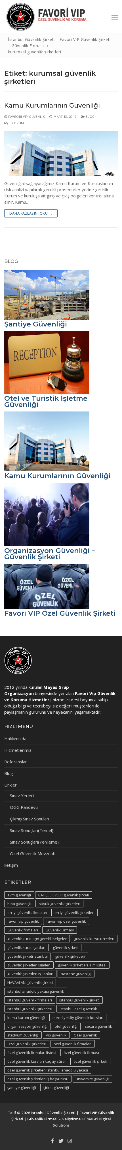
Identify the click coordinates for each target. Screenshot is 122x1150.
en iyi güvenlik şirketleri (74, 912)
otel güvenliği (66, 1026)
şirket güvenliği (56, 1087)
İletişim (11, 865)
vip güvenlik (56, 1035)
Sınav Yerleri (22, 795)
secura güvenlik (98, 1026)
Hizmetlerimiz (17, 750)
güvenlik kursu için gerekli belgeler (37, 938)
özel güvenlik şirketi (90, 1061)
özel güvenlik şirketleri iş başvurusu (37, 1078)
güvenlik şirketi (65, 947)
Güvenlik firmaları (22, 930)
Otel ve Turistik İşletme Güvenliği (45, 401)
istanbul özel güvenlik (78, 1008)
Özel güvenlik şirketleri (26, 1043)
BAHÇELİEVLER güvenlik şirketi (63, 895)
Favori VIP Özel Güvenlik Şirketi (59, 613)
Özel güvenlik (85, 1035)
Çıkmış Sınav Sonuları (29, 819)
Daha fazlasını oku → (30, 213)
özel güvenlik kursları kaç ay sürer (36, 1061)
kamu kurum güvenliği (26, 1017)
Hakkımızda (15, 738)
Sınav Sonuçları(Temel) (31, 830)
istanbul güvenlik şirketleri (29, 1008)
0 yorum (16, 123)
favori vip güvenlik (23, 921)
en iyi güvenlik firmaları (27, 912)
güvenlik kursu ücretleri (94, 938)
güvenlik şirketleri (70, 956)
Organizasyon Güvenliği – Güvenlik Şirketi (49, 553)
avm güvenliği (19, 895)
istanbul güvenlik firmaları (29, 1000)
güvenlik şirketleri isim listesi (82, 965)
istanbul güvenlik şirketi (79, 1000)
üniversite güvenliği (92, 1078)
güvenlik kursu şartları (26, 947)
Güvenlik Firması (59, 930)
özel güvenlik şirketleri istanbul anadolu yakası (47, 1070)
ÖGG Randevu (24, 807)
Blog (90, 116)
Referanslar (15, 762)
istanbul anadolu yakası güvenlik (35, 991)
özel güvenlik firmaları (73, 1043)
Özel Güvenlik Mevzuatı (32, 853)
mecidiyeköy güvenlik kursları (77, 1017)
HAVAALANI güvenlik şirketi (30, 982)
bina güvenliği (19, 903)
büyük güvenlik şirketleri (59, 903)
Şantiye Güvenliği (35, 324)
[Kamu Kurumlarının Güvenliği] (61, 153)
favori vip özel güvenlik (66, 921)
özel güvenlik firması (81, 1052)
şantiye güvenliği (21, 1087)
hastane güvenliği (76, 973)
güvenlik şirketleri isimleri (29, 965)
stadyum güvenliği (23, 1035)
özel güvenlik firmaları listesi (31, 1052)
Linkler (10, 785)
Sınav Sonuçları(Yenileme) (34, 842)
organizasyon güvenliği (27, 1026)
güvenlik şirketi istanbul (27, 956)
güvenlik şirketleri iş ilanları (30, 973)
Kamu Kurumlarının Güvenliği (52, 105)
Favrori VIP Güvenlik (26, 116)
